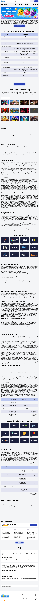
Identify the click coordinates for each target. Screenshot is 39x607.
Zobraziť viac (19, 542)
